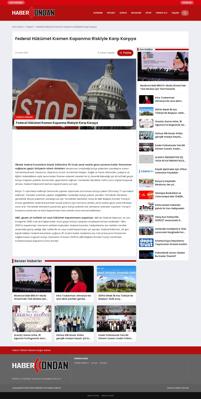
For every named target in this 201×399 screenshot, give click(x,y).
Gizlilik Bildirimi (81, 362)
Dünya (123, 12)
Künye (94, 362)
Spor (148, 12)
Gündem (98, 12)
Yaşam (175, 12)
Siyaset (111, 12)
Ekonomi (136, 12)
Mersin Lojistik (108, 395)
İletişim (104, 362)
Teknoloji (161, 12)
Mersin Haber (93, 395)
